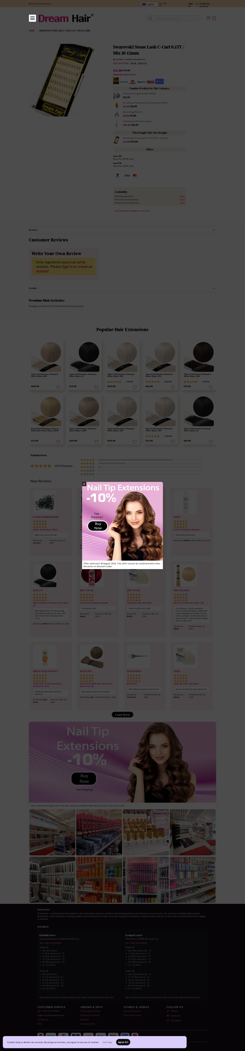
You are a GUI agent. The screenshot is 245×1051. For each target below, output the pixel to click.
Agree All (123, 1042)
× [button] (84, 484)
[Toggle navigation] (32, 18)
